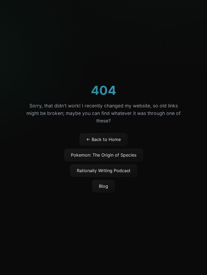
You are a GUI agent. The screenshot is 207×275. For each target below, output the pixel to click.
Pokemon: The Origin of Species (103, 155)
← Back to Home (103, 139)
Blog (103, 186)
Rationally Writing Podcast (103, 170)
